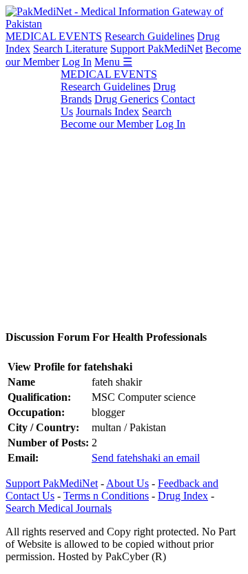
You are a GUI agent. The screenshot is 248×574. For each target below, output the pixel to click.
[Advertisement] (124, 192)
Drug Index (183, 496)
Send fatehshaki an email (146, 458)
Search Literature (70, 49)
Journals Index (107, 111)
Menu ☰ (113, 62)
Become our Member (107, 124)
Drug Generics (126, 99)
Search (157, 111)
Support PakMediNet (156, 49)
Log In (77, 62)
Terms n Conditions (106, 496)
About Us (127, 483)
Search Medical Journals (59, 508)
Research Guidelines (149, 36)
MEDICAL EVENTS (54, 36)
